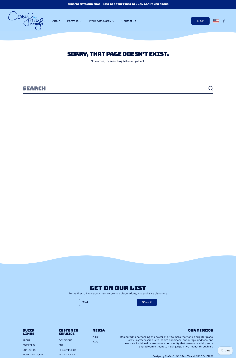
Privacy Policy (67, 349)
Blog (95, 341)
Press (95, 337)
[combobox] (118, 89)
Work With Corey (100, 21)
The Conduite (204, 356)
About (26, 340)
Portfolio (73, 21)
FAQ (61, 345)
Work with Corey (33, 354)
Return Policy (67, 354)
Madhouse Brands (177, 356)
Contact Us (29, 349)
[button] (225, 21)
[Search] (211, 88)
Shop (200, 20)
